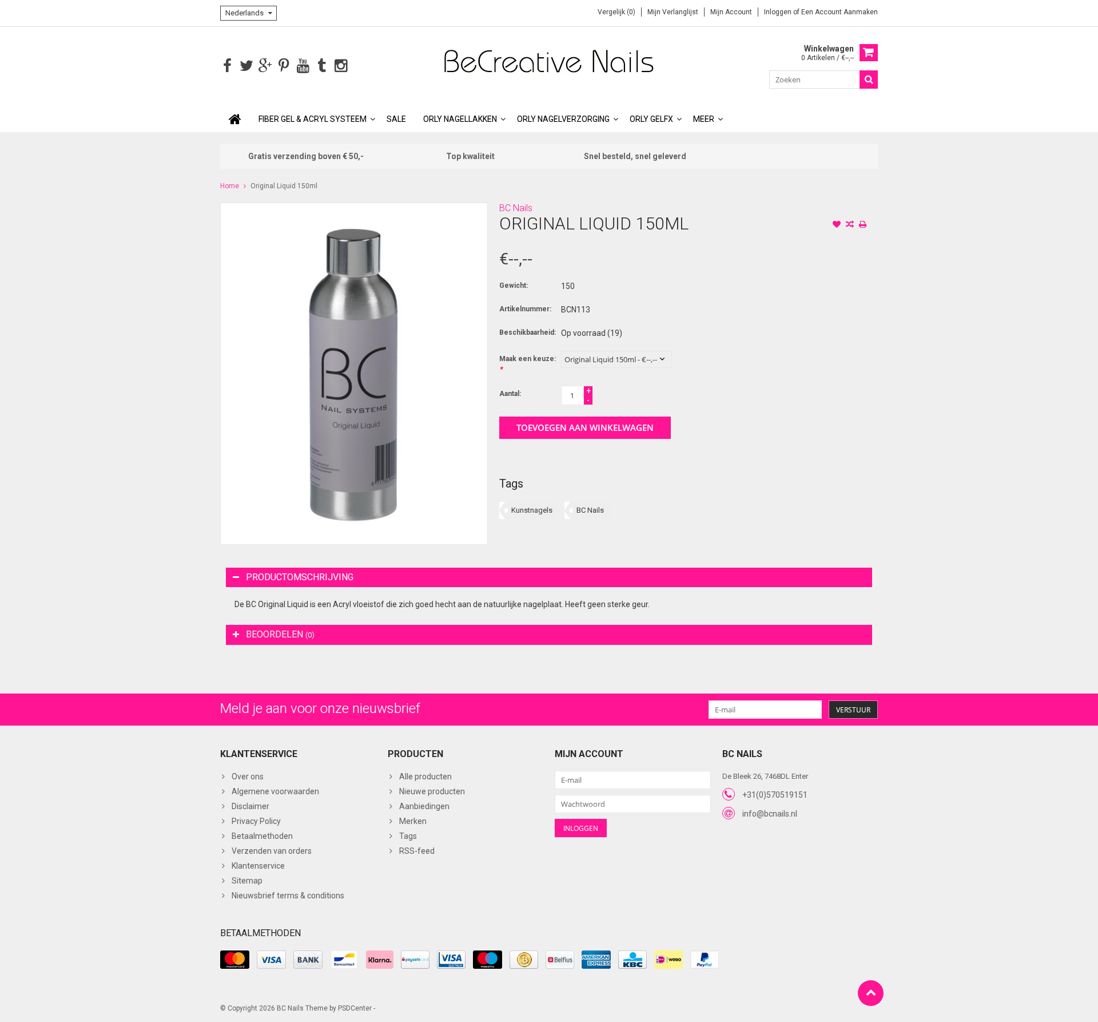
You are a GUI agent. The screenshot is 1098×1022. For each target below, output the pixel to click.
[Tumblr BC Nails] (322, 66)
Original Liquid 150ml (283, 186)
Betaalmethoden (262, 836)
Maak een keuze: (527, 364)
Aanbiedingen (424, 806)
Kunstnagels (531, 510)
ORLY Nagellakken (460, 119)
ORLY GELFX (651, 119)
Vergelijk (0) (616, 12)
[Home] (235, 119)
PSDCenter (355, 1008)
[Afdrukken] (863, 225)
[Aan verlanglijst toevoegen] (837, 225)
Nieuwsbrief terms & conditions (288, 895)
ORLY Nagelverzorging (563, 119)
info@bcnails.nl (769, 813)
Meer (703, 119)
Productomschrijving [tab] (299, 577)
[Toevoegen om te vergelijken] (850, 225)
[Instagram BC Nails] (340, 66)
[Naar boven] (871, 993)
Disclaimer (250, 806)
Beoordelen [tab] (280, 634)
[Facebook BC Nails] (227, 66)
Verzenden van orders (272, 850)
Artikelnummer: (525, 309)
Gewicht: (513, 286)
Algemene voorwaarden (275, 791)
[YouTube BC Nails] (303, 66)
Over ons (248, 776)
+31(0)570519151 (774, 794)
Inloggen (778, 12)
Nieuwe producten (432, 791)
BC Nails (515, 208)
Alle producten (425, 776)
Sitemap (247, 880)
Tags (408, 836)
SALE (396, 119)
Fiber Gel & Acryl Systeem (312, 119)
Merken (413, 821)
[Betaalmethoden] (234, 959)
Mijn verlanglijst (672, 12)
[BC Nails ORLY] (549, 60)
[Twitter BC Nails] (246, 66)
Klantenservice (258, 865)
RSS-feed (417, 850)
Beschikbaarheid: (527, 332)
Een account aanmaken (839, 12)
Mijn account (731, 12)
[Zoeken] (869, 79)
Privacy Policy (256, 821)
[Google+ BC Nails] (265, 66)
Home (229, 186)
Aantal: (510, 394)
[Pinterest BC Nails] (284, 66)
